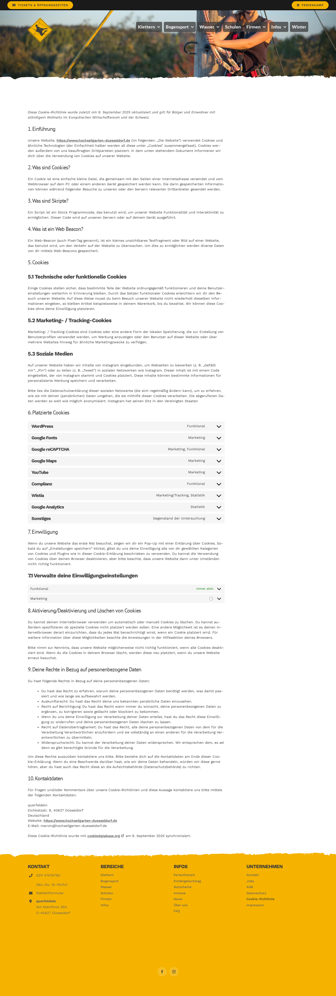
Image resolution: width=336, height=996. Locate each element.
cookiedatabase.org (103, 836)
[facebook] (162, 971)
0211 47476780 (48, 875)
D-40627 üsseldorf (53, 913)
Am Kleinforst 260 (51, 907)
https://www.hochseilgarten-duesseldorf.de (93, 140)
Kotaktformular (50, 893)
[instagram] (174, 971)
